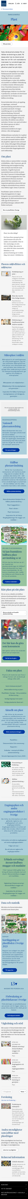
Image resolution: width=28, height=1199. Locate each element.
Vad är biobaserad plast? (13, 686)
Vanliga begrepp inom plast (13, 699)
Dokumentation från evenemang (13, 743)
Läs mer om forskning (8, 1100)
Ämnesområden (8, 9)
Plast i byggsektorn (13, 505)
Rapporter (13, 747)
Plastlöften (13, 740)
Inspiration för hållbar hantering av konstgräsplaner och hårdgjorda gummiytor (14, 394)
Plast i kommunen (13, 512)
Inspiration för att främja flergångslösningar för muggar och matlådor (14, 518)
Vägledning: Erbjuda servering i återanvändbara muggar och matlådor (14, 885)
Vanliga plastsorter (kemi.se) (13, 702)
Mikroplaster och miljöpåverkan (13, 382)
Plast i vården (13, 508)
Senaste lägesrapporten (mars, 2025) (13, 756)
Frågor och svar (14, 846)
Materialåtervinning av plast (13, 689)
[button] (14, 1185)
